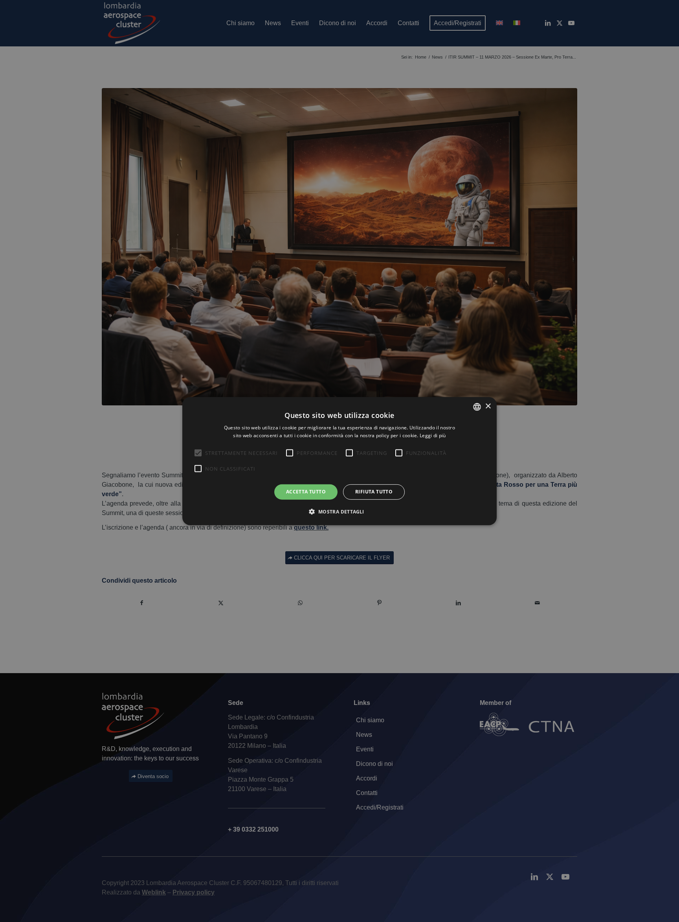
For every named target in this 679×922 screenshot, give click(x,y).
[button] (339, 511)
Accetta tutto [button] (306, 491)
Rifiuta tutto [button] (374, 491)
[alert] (339, 461)
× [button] (488, 406)
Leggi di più (433, 435)
